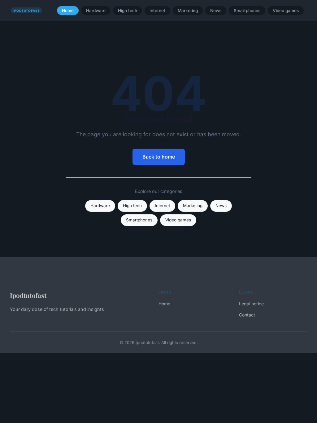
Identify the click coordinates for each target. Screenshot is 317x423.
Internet (157, 10)
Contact (247, 314)
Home (68, 10)
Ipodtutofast (28, 295)
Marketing (188, 10)
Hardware (96, 10)
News (215, 10)
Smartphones (247, 10)
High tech (127, 10)
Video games (286, 10)
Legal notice (251, 303)
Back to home (158, 157)
